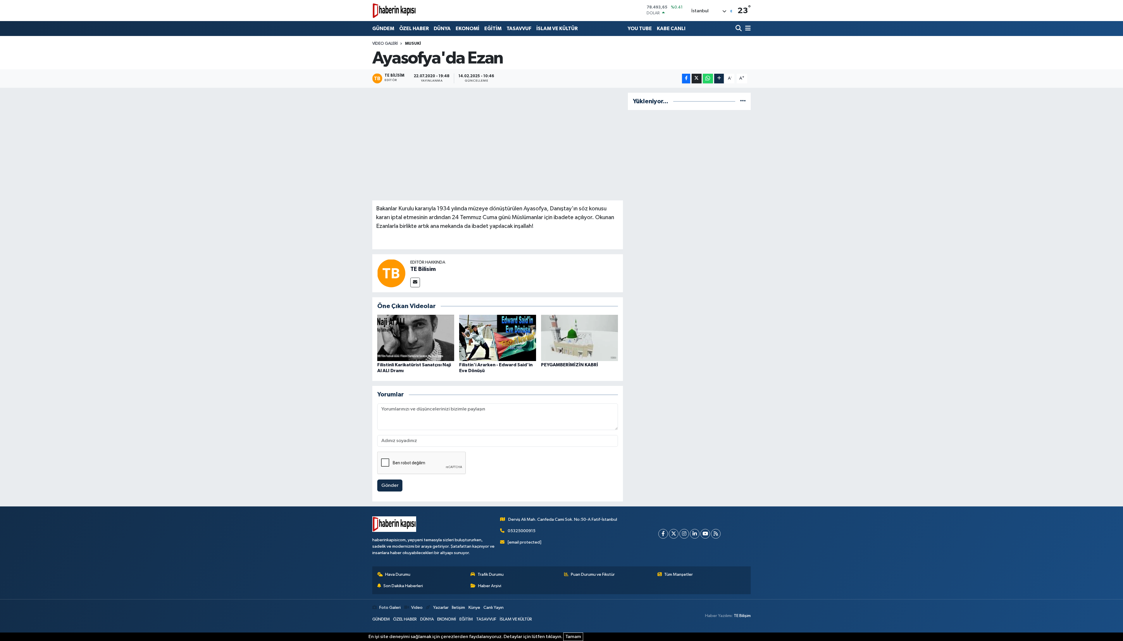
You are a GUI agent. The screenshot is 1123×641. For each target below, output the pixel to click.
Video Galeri (385, 44)
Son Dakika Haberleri (403, 586)
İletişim (458, 607)
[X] (673, 534)
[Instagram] (684, 534)
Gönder (390, 485)
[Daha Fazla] (719, 78)
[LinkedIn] (695, 534)
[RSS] (716, 534)
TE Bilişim (742, 615)
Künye (474, 607)
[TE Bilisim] (391, 273)
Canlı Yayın (493, 607)
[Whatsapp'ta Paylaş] (708, 78)
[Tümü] (743, 101)
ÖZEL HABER (414, 28)
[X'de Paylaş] (697, 78)
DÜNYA (442, 28)
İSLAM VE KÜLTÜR (557, 28)
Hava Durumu (397, 574)
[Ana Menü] (747, 28)
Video (417, 607)
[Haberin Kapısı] (394, 10)
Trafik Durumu (491, 574)
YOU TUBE (640, 28)
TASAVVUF (519, 28)
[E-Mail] (415, 282)
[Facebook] (663, 534)
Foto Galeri (390, 607)
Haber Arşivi (489, 586)
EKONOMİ (467, 28)
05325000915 (521, 531)
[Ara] (739, 28)
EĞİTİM (493, 28)
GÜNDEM (383, 28)
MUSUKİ (413, 44)
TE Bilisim (423, 269)
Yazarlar (440, 607)
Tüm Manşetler (678, 574)
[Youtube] (705, 534)
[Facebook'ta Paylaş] (686, 78)
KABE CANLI (671, 28)
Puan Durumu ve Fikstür (593, 574)
